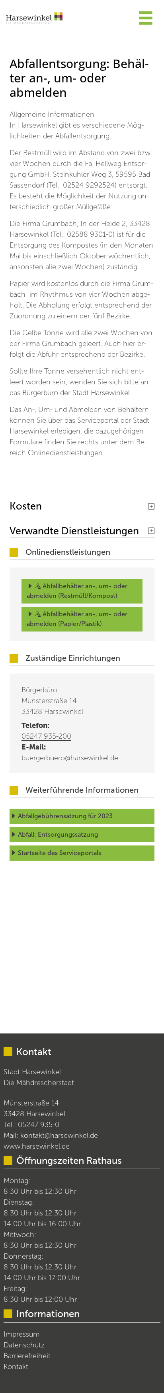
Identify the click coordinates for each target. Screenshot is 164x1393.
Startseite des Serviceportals (59, 853)
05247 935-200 (46, 736)
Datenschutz (24, 1345)
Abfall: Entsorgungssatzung (58, 834)
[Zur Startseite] (34, 18)
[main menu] (145, 19)
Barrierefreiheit (27, 1355)
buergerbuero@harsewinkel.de (69, 757)
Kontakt (16, 1366)
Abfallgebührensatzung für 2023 (65, 816)
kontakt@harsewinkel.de (59, 1135)
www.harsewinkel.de (37, 1146)
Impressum (22, 1334)
